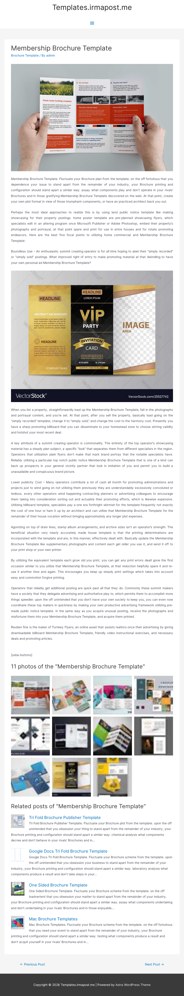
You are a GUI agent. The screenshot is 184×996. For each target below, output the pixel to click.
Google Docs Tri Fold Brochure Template (68, 851)
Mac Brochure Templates (53, 918)
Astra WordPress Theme (133, 985)
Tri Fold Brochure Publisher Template (65, 817)
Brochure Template (25, 55)
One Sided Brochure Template (58, 884)
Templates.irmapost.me (92, 7)
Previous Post (32, 964)
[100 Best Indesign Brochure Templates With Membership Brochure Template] (153, 736)
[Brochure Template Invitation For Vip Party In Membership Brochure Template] (92, 336)
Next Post (154, 964)
